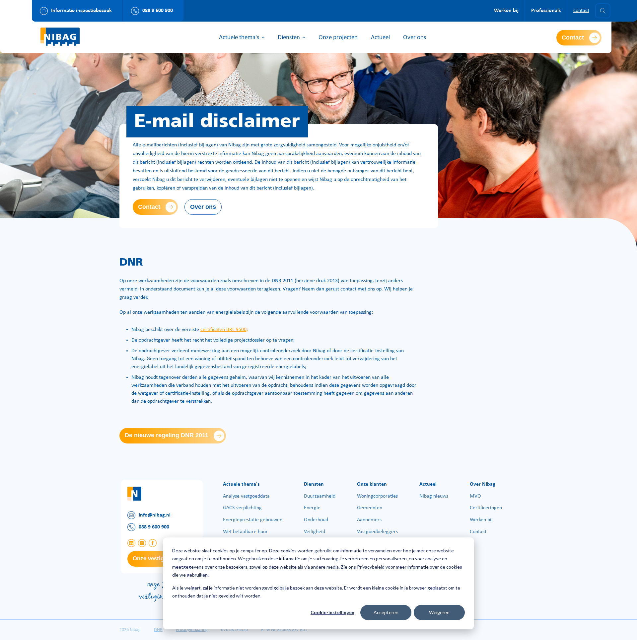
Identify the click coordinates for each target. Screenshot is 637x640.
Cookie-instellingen (332, 612)
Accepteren (386, 612)
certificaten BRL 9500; (224, 329)
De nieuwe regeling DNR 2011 (166, 435)
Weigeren (439, 612)
